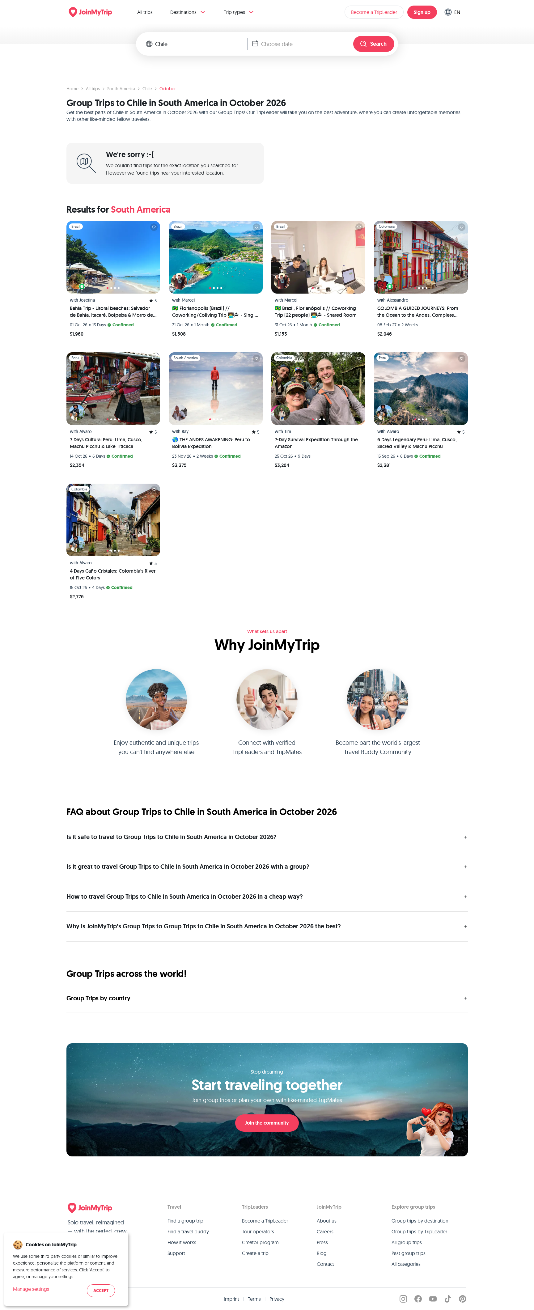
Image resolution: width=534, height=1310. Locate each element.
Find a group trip (185, 1221)
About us (327, 1221)
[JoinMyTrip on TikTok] (447, 1299)
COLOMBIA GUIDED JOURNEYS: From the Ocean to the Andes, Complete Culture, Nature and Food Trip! (417, 312)
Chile (147, 88)
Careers (325, 1231)
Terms (254, 1299)
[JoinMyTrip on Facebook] (418, 1299)
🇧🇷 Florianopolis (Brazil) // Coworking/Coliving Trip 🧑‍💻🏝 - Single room (214, 312)
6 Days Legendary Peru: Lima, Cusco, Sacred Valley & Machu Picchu (417, 443)
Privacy (276, 1299)
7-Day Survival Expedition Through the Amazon (316, 443)
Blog (322, 1253)
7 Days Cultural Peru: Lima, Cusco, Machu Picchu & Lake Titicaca (106, 443)
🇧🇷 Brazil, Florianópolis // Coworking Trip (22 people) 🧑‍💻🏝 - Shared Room (316, 311)
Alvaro (85, 431)
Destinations (183, 12)
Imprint (231, 1299)
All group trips (407, 1242)
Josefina (87, 300)
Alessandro (398, 300)
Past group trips (409, 1253)
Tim (287, 431)
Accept (100, 1291)
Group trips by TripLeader (419, 1231)
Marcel (188, 300)
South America (121, 88)
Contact (325, 1264)
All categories (406, 1264)
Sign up (422, 12)
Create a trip (255, 1253)
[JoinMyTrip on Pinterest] (462, 1299)
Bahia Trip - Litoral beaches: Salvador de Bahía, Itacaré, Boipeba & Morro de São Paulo (111, 312)
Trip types (234, 12)
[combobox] (201, 44)
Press (322, 1242)
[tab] (107, 288)
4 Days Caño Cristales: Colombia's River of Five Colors (112, 574)
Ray (185, 431)
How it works (181, 1242)
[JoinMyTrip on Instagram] (403, 1299)
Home (72, 88)
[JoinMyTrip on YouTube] (433, 1299)
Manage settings (31, 1289)
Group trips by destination (420, 1221)
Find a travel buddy (188, 1231)
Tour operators (258, 1231)
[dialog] (66, 1269)
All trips (145, 12)
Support (176, 1253)
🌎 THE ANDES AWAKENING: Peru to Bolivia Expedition (211, 443)
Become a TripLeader (374, 12)
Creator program (260, 1242)
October (167, 88)
